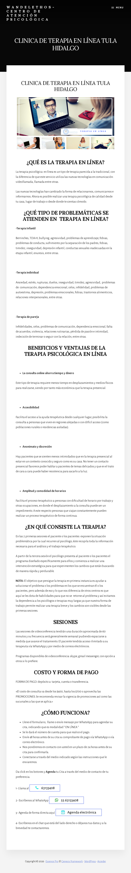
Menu (120, 7)
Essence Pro (52, 861)
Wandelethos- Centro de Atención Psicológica (31, 13)
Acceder (101, 861)
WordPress (90, 861)
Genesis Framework (72, 861)
